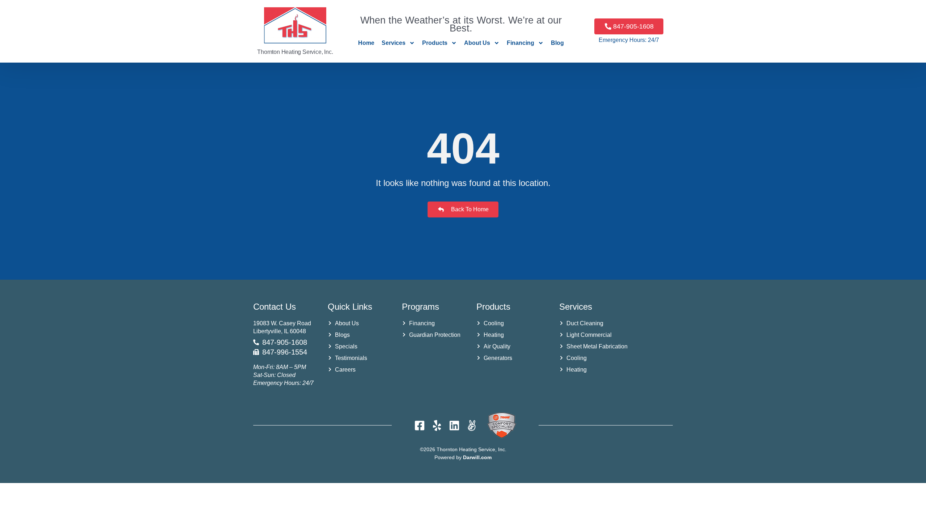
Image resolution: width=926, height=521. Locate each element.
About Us (477, 43)
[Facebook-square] (419, 425)
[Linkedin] (454, 425)
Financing (520, 43)
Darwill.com (477, 457)
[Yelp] (437, 425)
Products (434, 43)
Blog (557, 43)
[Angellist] (471, 425)
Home (366, 43)
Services (393, 43)
